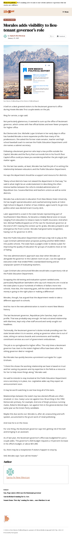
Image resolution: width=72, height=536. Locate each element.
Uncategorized (9, 20)
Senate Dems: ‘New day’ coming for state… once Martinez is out (27, 500)
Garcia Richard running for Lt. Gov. (16, 497)
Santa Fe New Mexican (17, 36)
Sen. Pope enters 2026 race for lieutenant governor (22, 493)
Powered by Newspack (11, 533)
